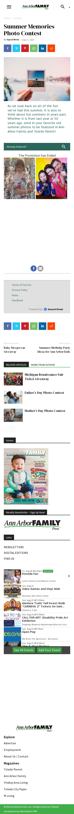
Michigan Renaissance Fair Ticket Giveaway (44, 376)
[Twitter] (16, 48)
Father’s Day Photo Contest (44, 392)
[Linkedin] (42, 48)
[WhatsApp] (34, 48)
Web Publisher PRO (28, 811)
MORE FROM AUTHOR (43, 364)
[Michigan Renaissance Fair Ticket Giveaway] (13, 379)
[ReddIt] (51, 48)
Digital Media (13, 39)
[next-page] (12, 429)
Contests (17, 18)
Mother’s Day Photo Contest (45, 411)
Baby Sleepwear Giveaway (14, 350)
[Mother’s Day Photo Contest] (13, 415)
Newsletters (14, 547)
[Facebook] (7, 48)
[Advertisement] (37, 681)
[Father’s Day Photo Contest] (13, 397)
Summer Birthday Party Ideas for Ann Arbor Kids (54, 350)
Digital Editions (16, 553)
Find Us (9, 558)
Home (7, 18)
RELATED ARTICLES (16, 364)
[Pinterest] (25, 48)
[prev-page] (6, 429)
